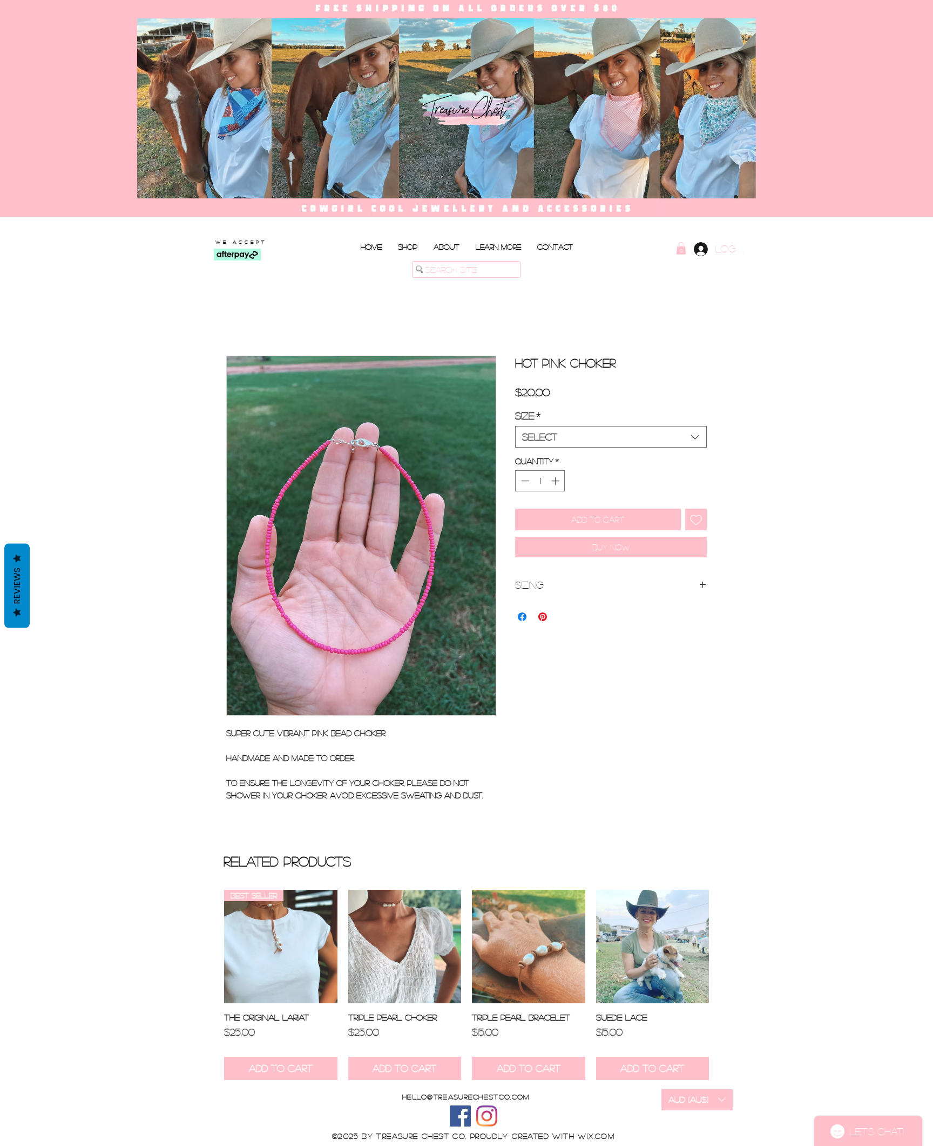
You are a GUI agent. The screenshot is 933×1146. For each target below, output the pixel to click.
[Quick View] (405, 946)
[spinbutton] (540, 481)
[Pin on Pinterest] (542, 616)
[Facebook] (460, 1116)
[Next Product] (724, 946)
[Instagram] (486, 1116)
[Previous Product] (208, 946)
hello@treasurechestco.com (466, 1096)
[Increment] (556, 481)
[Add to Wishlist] (696, 520)
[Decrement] (524, 481)
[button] (498, 246)
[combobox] (611, 437)
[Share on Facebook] (522, 616)
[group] (466, 985)
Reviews (17, 586)
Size (527, 416)
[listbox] (697, 1099)
